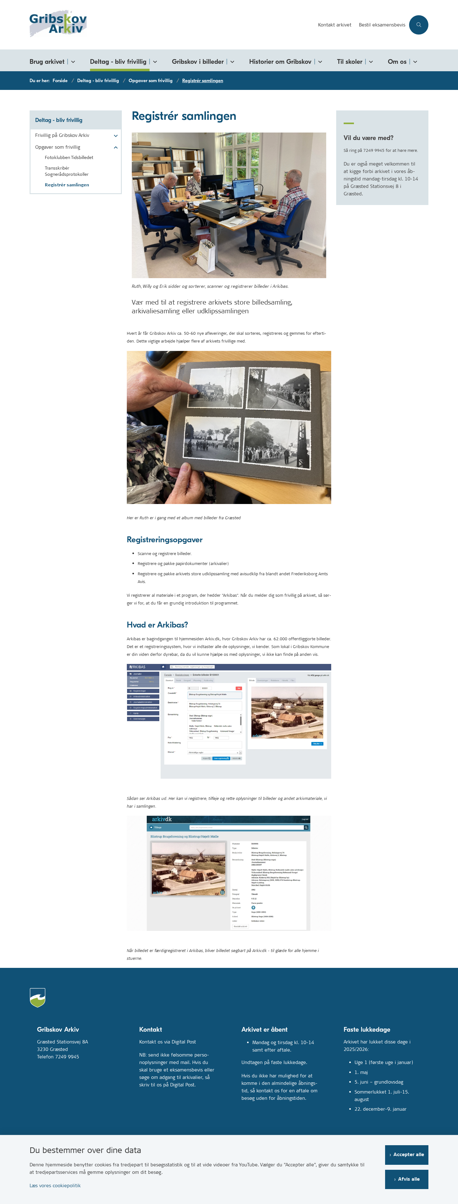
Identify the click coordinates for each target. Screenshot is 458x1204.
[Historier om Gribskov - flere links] (319, 60)
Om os (397, 61)
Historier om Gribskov (280, 61)
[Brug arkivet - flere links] (72, 60)
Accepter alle (409, 1155)
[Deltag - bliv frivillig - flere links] (154, 60)
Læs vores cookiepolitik (55, 1185)
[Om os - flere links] (414, 60)
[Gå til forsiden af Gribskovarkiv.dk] (172, 25)
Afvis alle (409, 1179)
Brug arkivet (47, 61)
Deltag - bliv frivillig (118, 61)
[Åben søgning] (418, 25)
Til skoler (349, 61)
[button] (114, 136)
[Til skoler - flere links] (370, 60)
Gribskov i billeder (198, 61)
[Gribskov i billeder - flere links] (231, 60)
